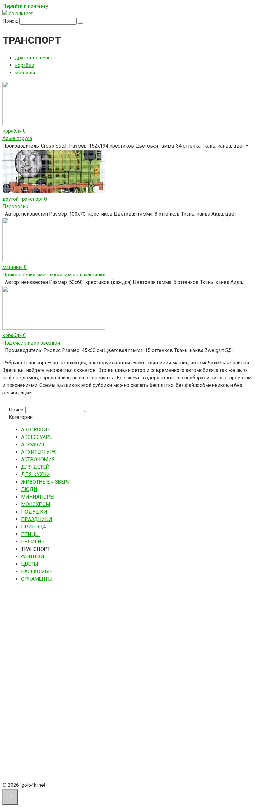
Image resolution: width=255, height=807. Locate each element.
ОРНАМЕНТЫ (37, 579)
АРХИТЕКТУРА (38, 452)
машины (25, 73)
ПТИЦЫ (30, 534)
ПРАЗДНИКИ (36, 519)
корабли (24, 65)
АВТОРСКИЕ (35, 430)
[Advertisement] (55, 681)
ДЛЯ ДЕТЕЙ (35, 467)
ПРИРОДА (33, 527)
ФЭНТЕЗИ (32, 557)
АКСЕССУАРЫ (37, 437)
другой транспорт (35, 58)
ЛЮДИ (29, 489)
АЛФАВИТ (33, 445)
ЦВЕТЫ (29, 564)
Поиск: (10, 21)
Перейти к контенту (25, 6)
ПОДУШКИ (34, 512)
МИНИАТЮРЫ (38, 497)
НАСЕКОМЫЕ (36, 572)
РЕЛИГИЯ (32, 542)
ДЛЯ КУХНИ (35, 474)
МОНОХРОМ (35, 504)
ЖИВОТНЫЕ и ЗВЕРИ (46, 482)
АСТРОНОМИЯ (38, 459)
